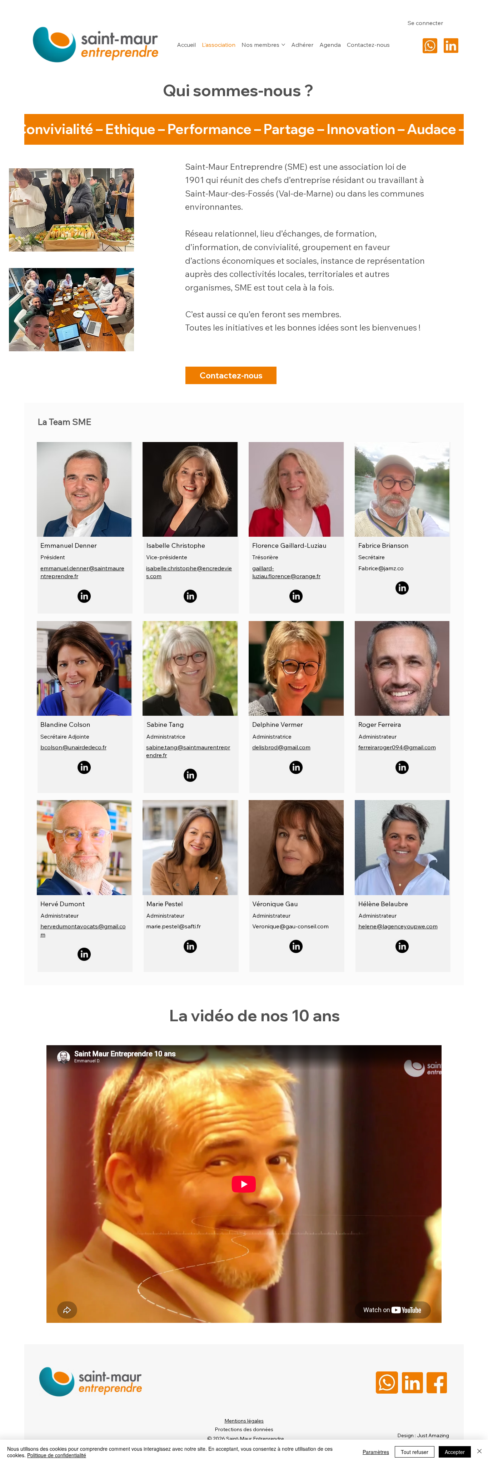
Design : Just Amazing (423, 1435)
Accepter (455, 1451)
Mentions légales (244, 1421)
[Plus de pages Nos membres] (283, 44)
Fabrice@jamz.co (381, 568)
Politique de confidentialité (56, 1455)
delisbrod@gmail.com (281, 747)
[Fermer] (479, 1451)
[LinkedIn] (84, 596)
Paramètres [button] (376, 1451)
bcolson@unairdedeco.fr (73, 747)
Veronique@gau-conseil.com (290, 926)
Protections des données (244, 1429)
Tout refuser (414, 1451)
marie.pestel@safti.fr (173, 926)
